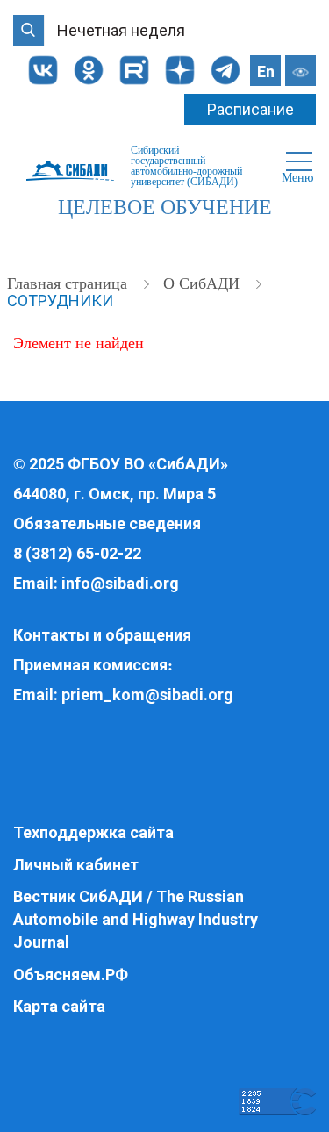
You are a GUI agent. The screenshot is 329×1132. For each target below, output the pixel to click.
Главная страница (69, 283)
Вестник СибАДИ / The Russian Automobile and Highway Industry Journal (135, 918)
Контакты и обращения (102, 635)
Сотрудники (60, 300)
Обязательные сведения (107, 523)
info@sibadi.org (120, 583)
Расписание (250, 109)
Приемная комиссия (90, 665)
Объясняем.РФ (70, 974)
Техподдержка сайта (93, 832)
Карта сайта (59, 1006)
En (266, 71)
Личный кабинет (76, 865)
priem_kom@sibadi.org (147, 694)
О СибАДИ (203, 283)
